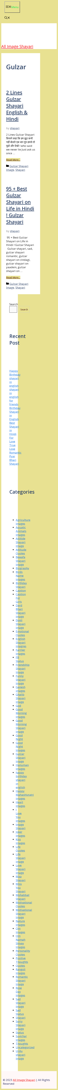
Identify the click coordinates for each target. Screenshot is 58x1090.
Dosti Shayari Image (20, 623)
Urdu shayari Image (20, 1054)
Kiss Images (20, 841)
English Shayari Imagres (21, 642)
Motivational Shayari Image (24, 913)
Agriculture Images (23, 521)
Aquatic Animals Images (21, 531)
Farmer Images (20, 651)
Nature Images (20, 923)
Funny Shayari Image (20, 679)
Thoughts (22, 1043)
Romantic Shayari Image (22, 980)
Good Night (19, 737)
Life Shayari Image (20, 857)
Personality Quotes (23, 952)
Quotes (20, 965)
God (18, 705)
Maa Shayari (20, 878)
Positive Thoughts (22, 960)
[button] (7, 18)
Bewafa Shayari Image (20, 560)
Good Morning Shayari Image (21, 726)
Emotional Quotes (22, 633)
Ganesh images (20, 689)
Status (20, 1032)
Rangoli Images (20, 971)
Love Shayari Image (20, 869)
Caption (21, 590)
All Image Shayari (17, 46)
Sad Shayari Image (20, 1002)
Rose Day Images (20, 991)
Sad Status (20, 1012)
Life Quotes (20, 848)
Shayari (20, 170)
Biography (22, 568)
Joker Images (20, 833)
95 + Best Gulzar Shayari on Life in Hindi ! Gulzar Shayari (20, 205)
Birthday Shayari (21, 585)
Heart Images (20, 804)
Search (13, 304)
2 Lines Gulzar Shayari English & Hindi (17, 105)
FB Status (20, 659)
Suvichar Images (21, 1038)
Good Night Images (20, 746)
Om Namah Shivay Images (20, 941)
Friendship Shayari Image (22, 668)
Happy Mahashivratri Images (25, 794)
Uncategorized (25, 1047)
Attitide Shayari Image (20, 542)
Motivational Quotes (24, 904)
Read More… (13, 159)
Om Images (20, 930)
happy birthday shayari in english (21, 780)
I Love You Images (20, 815)
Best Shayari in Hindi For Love (14, 432)
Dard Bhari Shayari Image (20, 610)
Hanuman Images (22, 767)
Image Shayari (20, 826)
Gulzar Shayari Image (20, 757)
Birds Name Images (20, 575)
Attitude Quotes (21, 551)
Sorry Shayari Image (20, 1025)
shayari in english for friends (14, 397)
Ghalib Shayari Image (20, 698)
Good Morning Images (21, 713)
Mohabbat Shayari (22, 897)
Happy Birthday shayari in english (14, 378)
